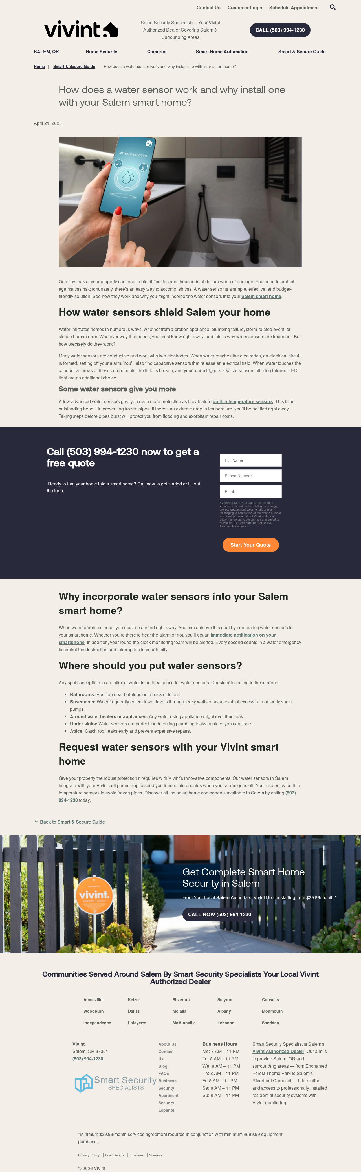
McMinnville (184, 1022)
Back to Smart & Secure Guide (72, 821)
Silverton (181, 999)
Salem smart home (261, 296)
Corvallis (270, 999)
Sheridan (270, 1022)
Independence (97, 1022)
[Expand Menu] (120, 51)
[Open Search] (333, 7)
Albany (224, 1011)
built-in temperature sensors (243, 401)
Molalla (179, 1011)
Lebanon (226, 1022)
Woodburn (93, 1011)
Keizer (134, 999)
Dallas (134, 1011)
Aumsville (92, 999)
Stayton (224, 999)
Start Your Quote (250, 544)
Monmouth (272, 1011)
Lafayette (137, 1022)
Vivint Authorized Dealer (278, 1051)
